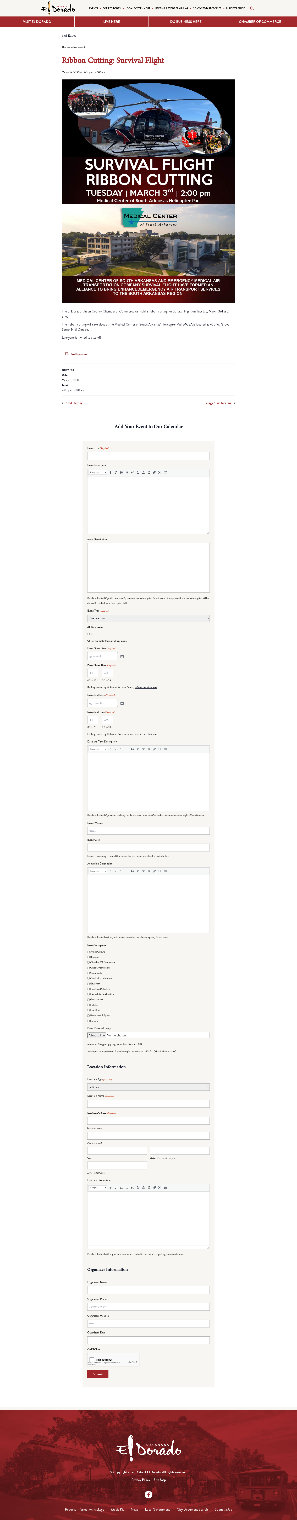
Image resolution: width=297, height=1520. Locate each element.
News (134, 1509)
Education (95, 983)
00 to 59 (106, 680)
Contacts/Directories (207, 8)
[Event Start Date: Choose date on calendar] (121, 656)
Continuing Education (101, 978)
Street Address (94, 1128)
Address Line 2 (94, 1143)
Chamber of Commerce (260, 21)
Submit (98, 1374)
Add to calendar (79, 354)
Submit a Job (223, 1509)
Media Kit (117, 1509)
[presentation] (98, 472)
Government (96, 999)
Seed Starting (73, 403)
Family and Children (100, 989)
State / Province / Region (162, 1158)
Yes (91, 634)
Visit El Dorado (37, 21)
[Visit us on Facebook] (148, 1494)
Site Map (160, 1479)
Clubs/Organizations (100, 968)
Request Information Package (84, 1509)
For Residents (112, 8)
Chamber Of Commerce (102, 962)
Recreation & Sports (100, 1015)
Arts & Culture (97, 952)
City (89, 1158)
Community (96, 973)
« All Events (69, 35)
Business (94, 957)
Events (93, 8)
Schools (94, 1021)
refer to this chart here (146, 687)
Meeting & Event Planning (171, 8)
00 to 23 (91, 680)
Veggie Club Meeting (219, 403)
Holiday (94, 1005)
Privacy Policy (140, 1479)
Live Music (95, 1010)
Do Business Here (186, 21)
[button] (97, 472)
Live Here (111, 21)
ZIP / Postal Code (96, 1173)
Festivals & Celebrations (102, 994)
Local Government (137, 8)
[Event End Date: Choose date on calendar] (121, 703)
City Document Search (192, 1509)
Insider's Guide (235, 8)
